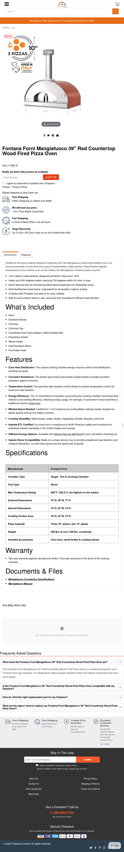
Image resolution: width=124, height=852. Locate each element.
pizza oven (34, 403)
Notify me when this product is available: (25, 171)
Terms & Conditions (90, 788)
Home (6, 27)
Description (10, 254)
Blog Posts (34, 793)
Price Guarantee (34, 788)
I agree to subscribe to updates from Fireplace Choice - (63, 765)
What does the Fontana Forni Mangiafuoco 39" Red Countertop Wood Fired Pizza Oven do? (55, 662)
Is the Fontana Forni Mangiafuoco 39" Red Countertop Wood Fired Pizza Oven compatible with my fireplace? (59, 687)
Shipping (26, 254)
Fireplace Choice (20, 843)
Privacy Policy (19, 187)
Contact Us (33, 783)
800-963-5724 (64, 812)
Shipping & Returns (90, 783)
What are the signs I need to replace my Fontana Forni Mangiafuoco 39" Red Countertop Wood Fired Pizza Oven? (60, 707)
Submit (87, 759)
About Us (33, 778)
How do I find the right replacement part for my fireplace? (35, 697)
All (13, 27)
